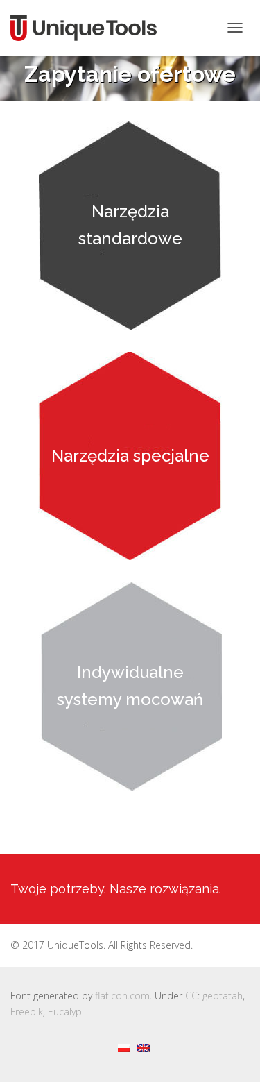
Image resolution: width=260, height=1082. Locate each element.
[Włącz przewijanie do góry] (232, 1054)
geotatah (222, 995)
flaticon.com (122, 995)
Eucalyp (65, 1011)
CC (191, 995)
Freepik (26, 1011)
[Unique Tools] (88, 28)
